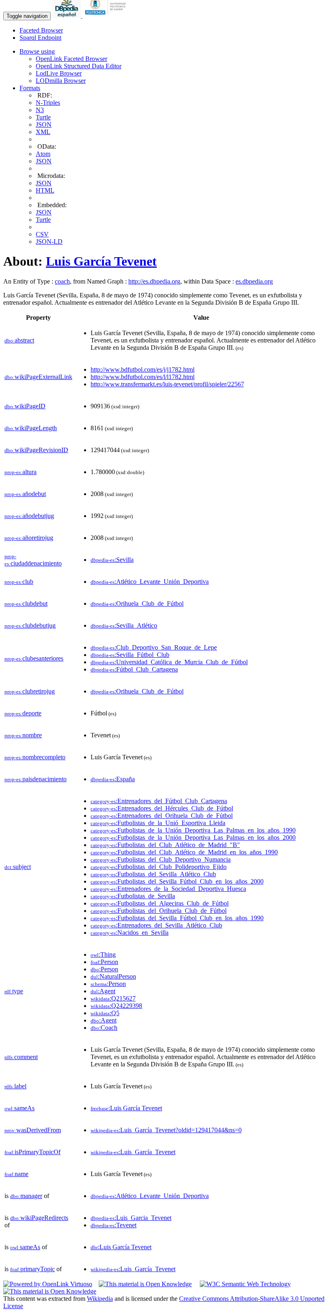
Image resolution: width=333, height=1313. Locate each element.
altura (20, 471)
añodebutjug (29, 515)
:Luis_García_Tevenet (133, 1151)
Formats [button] (29, 87)
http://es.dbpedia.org (154, 281)
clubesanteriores (33, 658)
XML (43, 131)
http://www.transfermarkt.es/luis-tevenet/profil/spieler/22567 (167, 384)
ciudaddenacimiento (33, 560)
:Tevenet (113, 1225)
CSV (42, 234)
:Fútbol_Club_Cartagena (134, 669)
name (16, 1173)
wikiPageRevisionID (36, 449)
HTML (45, 190)
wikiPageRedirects (39, 1217)
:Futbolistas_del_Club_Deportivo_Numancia (161, 859)
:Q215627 (113, 998)
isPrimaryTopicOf (32, 1151)
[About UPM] (106, 15)
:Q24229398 (116, 1005)
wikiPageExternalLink (38, 376)
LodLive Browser (59, 73)
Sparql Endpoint (40, 37)
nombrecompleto (34, 757)
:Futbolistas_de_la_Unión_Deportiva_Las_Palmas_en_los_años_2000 (193, 837)
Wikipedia (100, 1298)
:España (113, 779)
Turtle (43, 117)
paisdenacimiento (35, 779)
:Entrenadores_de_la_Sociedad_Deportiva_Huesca (168, 888)
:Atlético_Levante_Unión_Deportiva (150, 581)
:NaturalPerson (113, 976)
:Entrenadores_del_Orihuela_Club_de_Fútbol (162, 815)
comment (21, 1056)
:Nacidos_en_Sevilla (130, 932)
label (15, 1086)
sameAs (19, 1108)
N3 (40, 109)
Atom (43, 153)
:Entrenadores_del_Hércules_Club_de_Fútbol (162, 808)
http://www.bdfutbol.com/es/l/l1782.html (143, 376)
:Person (104, 961)
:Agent (103, 991)
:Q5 (105, 1013)
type (13, 991)
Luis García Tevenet (101, 261)
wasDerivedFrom (32, 1130)
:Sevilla (112, 559)
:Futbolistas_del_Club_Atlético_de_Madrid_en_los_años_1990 (184, 852)
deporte (22, 713)
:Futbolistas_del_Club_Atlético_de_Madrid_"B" (165, 844)
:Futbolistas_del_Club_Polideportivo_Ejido (159, 866)
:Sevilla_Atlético (124, 625)
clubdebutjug (30, 625)
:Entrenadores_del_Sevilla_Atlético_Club (156, 925)
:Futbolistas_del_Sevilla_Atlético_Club (153, 874)
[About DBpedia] (67, 15)
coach (62, 281)
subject (17, 866)
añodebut (25, 493)
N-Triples (48, 102)
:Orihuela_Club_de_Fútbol (137, 603)
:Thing (103, 954)
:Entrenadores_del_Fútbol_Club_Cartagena (159, 800)
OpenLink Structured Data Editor (78, 66)
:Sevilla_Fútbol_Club (130, 654)
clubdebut (26, 603)
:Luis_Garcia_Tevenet (131, 1217)
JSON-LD (49, 241)
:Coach (104, 1027)
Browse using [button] (37, 51)
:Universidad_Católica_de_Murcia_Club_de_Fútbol (169, 662)
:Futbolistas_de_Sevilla (133, 896)
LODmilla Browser (61, 80)
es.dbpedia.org (254, 281)
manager (26, 1195)
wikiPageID (24, 406)
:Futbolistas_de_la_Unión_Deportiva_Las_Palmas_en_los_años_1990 (193, 830)
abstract (19, 340)
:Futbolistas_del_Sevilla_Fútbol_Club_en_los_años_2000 (177, 881)
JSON (44, 124)
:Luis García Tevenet (126, 1108)
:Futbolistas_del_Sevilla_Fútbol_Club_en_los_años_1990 (177, 917)
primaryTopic (32, 1268)
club (18, 581)
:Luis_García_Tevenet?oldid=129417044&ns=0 (166, 1130)
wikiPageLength (30, 428)
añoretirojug (28, 537)
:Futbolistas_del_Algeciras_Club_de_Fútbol (160, 903)
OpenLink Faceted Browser (71, 58)
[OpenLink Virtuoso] (47, 1283)
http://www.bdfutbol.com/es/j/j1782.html (143, 369)
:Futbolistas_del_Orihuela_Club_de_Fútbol (159, 910)
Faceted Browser (41, 30)
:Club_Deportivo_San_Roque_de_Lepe (154, 647)
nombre (23, 735)
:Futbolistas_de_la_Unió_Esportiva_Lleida (158, 822)
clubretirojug (29, 691)
